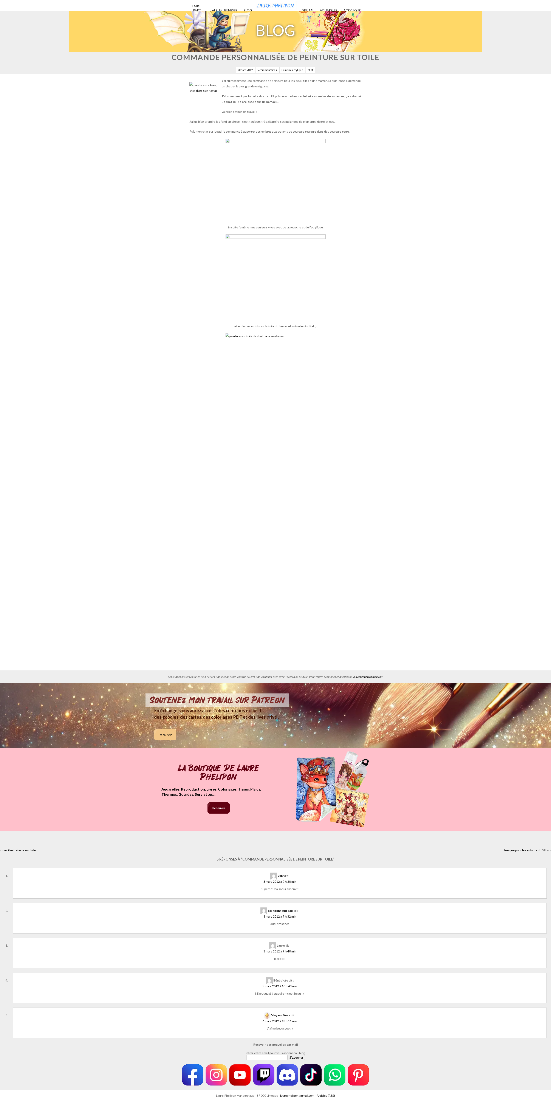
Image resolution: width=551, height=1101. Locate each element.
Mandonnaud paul (281, 910)
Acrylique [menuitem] (352, 10)
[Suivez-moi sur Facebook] (192, 1075)
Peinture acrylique (292, 70)
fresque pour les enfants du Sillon (526, 850)
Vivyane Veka (280, 1015)
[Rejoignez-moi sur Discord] (287, 1075)
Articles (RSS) (326, 1095)
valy (280, 876)
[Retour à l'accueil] (275, 4)
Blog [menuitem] (248, 10)
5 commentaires (267, 70)
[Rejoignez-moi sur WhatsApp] (334, 1075)
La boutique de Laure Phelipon (218, 773)
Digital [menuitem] (308, 10)
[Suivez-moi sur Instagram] (216, 1075)
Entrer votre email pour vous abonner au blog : (275, 1053)
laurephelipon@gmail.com (368, 677)
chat (310, 70)
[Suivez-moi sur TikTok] (311, 1075)
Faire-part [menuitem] (197, 8)
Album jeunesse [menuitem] (224, 10)
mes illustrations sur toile (19, 850)
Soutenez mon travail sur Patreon (217, 700)
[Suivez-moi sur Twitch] (263, 1075)
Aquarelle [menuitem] (328, 10)
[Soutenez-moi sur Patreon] (358, 1075)
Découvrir (165, 735)
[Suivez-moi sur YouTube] (240, 1075)
